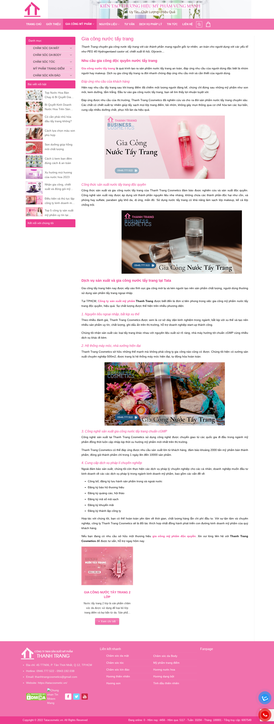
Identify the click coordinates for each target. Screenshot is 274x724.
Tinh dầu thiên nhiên (166, 683)
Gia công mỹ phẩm (78, 24)
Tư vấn (129, 24)
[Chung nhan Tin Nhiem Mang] (55, 696)
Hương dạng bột (163, 676)
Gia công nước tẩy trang (98, 68)
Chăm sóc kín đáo (46, 75)
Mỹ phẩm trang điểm (49, 68)
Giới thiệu (53, 24)
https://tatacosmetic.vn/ (52, 682)
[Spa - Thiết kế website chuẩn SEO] (32, 9)
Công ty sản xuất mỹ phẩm (116, 301)
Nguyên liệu (108, 24)
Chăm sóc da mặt (46, 48)
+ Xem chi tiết (107, 621)
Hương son (113, 683)
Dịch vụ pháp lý (150, 24)
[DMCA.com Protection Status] (36, 696)
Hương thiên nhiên (118, 676)
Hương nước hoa (164, 669)
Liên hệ (187, 24)
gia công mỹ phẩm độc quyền (174, 536)
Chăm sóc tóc (44, 61)
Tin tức (172, 24)
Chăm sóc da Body (47, 54)
